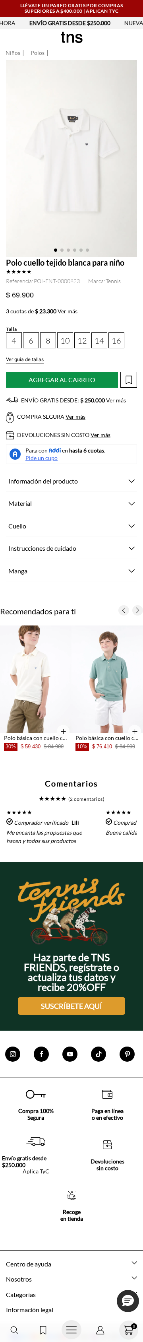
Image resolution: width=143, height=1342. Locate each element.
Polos (37, 53)
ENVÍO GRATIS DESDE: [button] (73, 400)
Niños (13, 53)
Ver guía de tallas (25, 359)
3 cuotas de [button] (41, 311)
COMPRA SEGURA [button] (50, 416)
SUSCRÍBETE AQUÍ (71, 1006)
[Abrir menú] (71, 1330)
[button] (14, 1330)
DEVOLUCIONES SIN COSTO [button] (63, 434)
